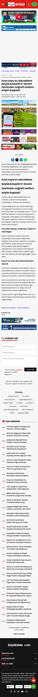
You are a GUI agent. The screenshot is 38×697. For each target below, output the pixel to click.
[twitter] (15, 691)
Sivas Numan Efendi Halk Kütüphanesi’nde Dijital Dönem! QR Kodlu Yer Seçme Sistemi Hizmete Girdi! (19, 601)
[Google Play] (19, 686)
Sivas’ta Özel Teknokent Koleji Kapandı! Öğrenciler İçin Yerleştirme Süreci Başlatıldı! (19, 461)
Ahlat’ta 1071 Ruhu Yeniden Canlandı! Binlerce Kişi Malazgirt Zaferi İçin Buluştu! (18, 501)
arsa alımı (25, 396)
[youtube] (22, 691)
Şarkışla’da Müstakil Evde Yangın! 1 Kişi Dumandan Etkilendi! (17, 441)
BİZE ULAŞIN (7, 664)
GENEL (10, 75)
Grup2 (17, 71)
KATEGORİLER (8, 658)
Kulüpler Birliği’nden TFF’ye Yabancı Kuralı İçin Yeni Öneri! (19, 508)
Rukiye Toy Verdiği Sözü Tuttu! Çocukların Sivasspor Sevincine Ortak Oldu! (19, 541)
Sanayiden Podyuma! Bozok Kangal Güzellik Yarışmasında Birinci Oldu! (19, 534)
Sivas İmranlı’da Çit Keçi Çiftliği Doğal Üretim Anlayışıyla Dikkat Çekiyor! (19, 574)
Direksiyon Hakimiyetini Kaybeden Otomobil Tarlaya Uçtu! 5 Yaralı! (18, 621)
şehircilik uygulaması (11, 410)
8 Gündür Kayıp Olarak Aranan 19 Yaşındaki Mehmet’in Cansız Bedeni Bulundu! (19, 594)
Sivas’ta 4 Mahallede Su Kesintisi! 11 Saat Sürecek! (17, 481)
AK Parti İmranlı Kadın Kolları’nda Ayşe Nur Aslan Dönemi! (17, 521)
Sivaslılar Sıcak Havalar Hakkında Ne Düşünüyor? (17, 448)
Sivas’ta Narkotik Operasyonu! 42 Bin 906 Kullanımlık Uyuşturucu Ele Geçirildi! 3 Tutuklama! (19, 561)
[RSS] (26, 691)
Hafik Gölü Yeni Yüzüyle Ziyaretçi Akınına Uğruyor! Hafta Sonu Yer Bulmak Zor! (19, 454)
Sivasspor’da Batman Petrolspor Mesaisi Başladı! (17, 474)
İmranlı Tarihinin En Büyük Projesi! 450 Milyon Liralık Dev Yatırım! (18, 554)
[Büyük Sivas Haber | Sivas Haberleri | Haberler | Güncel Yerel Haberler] (15, 4)
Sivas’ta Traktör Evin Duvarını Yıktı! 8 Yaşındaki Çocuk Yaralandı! (18, 468)
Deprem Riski (8, 403)
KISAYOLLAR (7, 653)
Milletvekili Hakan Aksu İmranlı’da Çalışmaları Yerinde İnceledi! (19, 494)
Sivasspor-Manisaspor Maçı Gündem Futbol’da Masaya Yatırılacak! (18, 514)
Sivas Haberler (23, 308)
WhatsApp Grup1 (7, 71)
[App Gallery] (27, 686)
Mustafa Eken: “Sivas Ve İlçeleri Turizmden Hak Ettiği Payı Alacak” (19, 548)
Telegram (32, 71)
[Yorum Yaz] (33, 686)
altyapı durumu (13, 396)
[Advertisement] (19, 46)
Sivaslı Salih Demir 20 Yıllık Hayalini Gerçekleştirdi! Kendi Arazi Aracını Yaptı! (18, 528)
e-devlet (19, 403)
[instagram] (18, 691)
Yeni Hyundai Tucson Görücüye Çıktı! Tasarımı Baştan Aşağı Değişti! (19, 614)
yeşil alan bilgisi (23, 413)
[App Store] (10, 686)
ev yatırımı (29, 403)
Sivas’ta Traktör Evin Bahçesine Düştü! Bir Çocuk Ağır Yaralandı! (19, 568)
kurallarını (18, 370)
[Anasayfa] (33, 680)
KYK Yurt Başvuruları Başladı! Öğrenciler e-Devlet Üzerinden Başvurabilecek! (19, 581)
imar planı (12, 406)
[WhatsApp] (34, 4)
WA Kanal (24, 71)
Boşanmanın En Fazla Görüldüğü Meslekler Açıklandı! (19, 608)
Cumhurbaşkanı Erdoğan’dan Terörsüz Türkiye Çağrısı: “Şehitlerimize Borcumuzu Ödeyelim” (18, 428)
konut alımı (24, 406)
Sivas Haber (11, 308)
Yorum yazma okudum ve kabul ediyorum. (13, 372)
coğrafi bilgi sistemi (25, 400)
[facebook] (11, 691)
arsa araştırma (10, 400)
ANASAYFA (4, 75)
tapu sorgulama (27, 410)
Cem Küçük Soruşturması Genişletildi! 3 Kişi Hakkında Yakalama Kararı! (18, 488)
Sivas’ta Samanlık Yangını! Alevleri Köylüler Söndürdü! (17, 588)
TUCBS (12, 413)
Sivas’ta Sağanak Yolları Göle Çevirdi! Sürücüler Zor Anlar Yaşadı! (18, 434)
